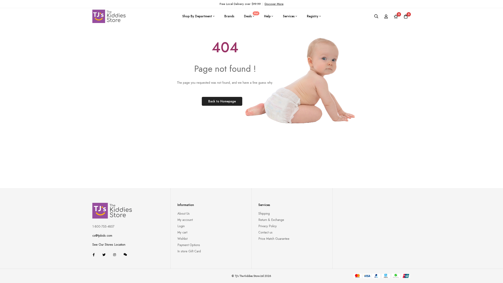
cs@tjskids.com (102, 235)
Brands (229, 16)
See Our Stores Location (108, 244)
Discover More (274, 4)
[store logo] (109, 16)
